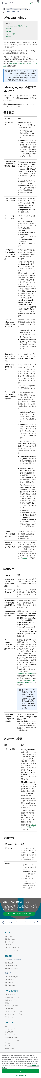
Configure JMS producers (26, 673)
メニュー (38, 4)
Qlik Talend (9, 963)
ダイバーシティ (10, 1034)
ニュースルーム (10, 1046)
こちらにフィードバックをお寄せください (19, 914)
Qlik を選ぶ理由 (10, 994)
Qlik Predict (9, 982)
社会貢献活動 (9, 1032)
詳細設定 (8, 31)
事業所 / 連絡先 (10, 1048)
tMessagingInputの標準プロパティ (16, 26)
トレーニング (9, 942)
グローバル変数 (10, 34)
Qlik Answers (9, 979)
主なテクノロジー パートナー (14, 1011)
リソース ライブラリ (11, 950)
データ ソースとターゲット (13, 1014)
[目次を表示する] (3, 9)
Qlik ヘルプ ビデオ (11, 936)
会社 (6, 1026)
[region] (20, 1065)
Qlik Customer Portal (12, 947)
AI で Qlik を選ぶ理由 (11, 1006)
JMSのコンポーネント (12, 11)
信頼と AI (8, 1003)
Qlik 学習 (8, 944)
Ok (20, 1071)
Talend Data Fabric (11, 968)
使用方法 (8, 37)
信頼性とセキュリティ (12, 997)
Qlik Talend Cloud (11, 966)
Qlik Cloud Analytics (11, 977)
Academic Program (11, 1037)
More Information (20, 1075)
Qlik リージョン (10, 1017)
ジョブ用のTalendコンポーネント (16, 9)
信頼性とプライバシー (12, 1000)
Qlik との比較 (9, 1008)
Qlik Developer (10, 939)
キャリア (8, 1043)
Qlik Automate (10, 985)
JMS (30, 9)
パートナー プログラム (12, 1040)
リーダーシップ (10, 1029)
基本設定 (8, 28)
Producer (24, 558)
